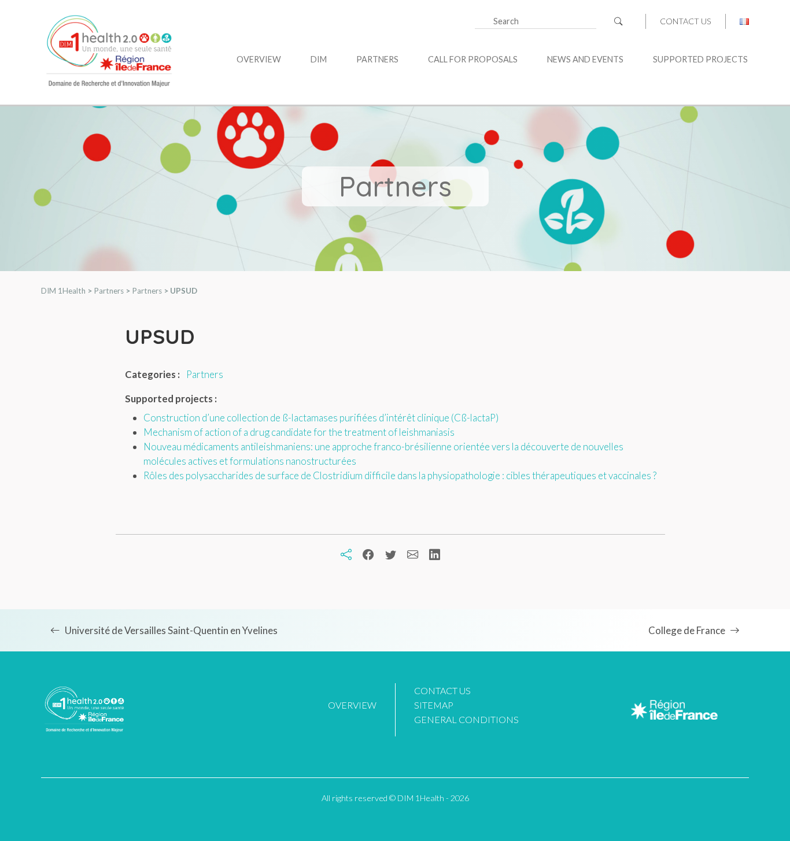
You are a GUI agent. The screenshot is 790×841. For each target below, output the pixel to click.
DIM (319, 59)
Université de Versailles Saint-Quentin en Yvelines (171, 630)
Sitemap (433, 704)
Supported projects (700, 59)
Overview (259, 59)
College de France (686, 630)
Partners (377, 59)
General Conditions (466, 719)
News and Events (585, 59)
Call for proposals (473, 59)
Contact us (685, 21)
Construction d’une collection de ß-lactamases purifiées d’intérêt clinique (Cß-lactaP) (321, 418)
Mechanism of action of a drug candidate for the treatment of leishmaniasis (299, 432)
